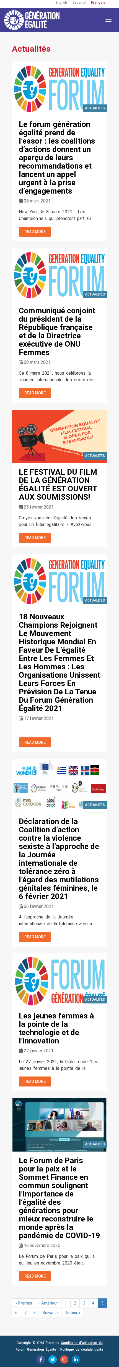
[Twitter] (52, 1359)
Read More (35, 231)
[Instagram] (64, 1359)
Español (79, 2)
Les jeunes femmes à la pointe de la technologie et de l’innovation (56, 1028)
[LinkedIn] (76, 1359)
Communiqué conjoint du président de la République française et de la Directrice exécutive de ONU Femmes (57, 331)
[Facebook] (41, 1359)
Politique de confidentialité (81, 1349)
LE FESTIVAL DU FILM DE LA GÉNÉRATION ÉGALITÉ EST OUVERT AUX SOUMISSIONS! (58, 484)
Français (98, 2)
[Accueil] (32, 20)
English (61, 2)
